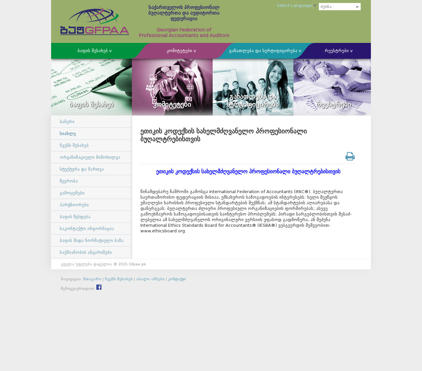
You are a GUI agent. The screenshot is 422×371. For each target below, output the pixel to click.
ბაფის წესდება (75, 216)
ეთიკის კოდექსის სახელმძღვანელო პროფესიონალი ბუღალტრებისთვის (248, 171)
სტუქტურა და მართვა (82, 169)
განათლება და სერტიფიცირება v (265, 50)
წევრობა (69, 181)
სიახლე (68, 133)
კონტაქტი (177, 279)
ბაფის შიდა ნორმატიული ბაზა (92, 240)
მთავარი (92, 279)
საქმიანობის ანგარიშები (86, 252)
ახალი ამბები (150, 279)
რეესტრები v (339, 50)
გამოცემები (72, 192)
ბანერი (67, 121)
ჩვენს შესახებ (74, 145)
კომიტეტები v (181, 50)
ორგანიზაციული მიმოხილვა (90, 157)
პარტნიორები (74, 204)
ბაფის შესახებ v (94, 50)
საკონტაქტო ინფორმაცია (87, 228)
